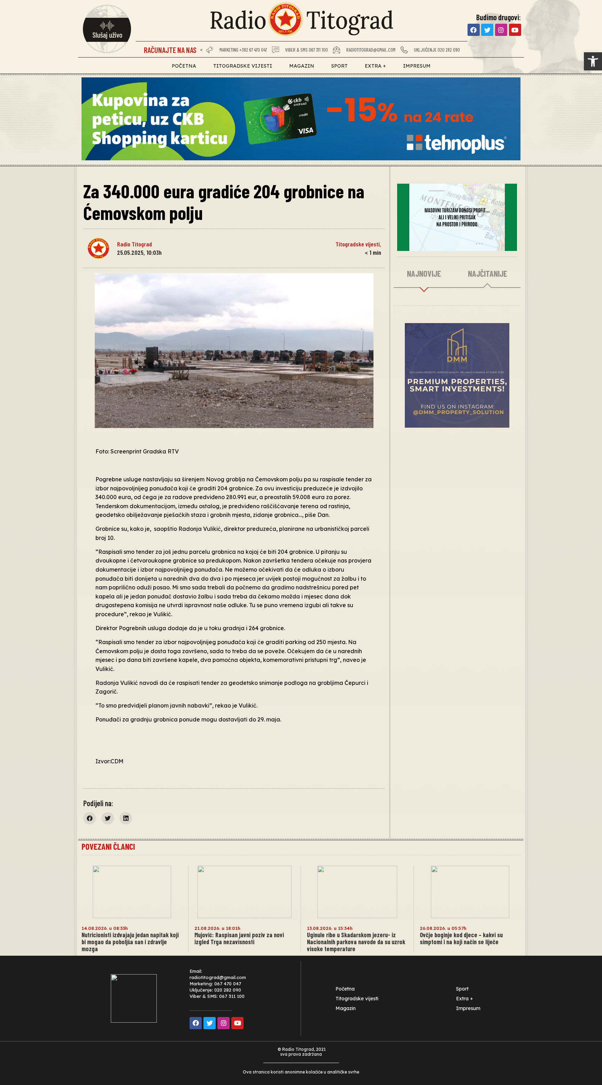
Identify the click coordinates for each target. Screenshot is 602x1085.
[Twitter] (487, 30)
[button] (593, 61)
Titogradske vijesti (242, 66)
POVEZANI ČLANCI (108, 846)
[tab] (424, 274)
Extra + (375, 66)
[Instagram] (501, 30)
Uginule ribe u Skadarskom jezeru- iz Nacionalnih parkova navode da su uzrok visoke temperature (356, 942)
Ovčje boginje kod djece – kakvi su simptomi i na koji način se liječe (461, 938)
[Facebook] (474, 30)
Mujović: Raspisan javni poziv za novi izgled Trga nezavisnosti (239, 938)
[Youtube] (515, 30)
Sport (339, 66)
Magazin (301, 66)
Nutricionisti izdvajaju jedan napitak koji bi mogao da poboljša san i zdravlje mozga (130, 942)
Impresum (417, 66)
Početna (184, 66)
